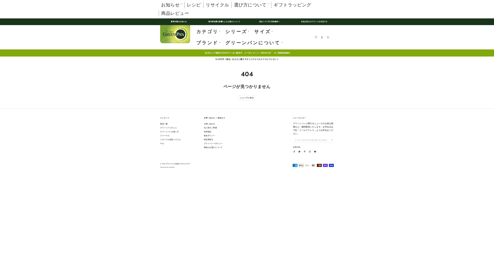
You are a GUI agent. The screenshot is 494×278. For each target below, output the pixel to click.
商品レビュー (175, 13)
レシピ (194, 5)
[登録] (332, 140)
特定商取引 (208, 139)
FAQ (162, 143)
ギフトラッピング (292, 5)
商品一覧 (164, 124)
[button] (316, 37)
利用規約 (207, 131)
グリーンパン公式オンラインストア (178, 164)
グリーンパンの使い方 (169, 131)
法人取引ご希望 (210, 127)
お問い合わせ (209, 124)
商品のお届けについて (213, 147)
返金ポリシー (209, 135)
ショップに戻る (247, 98)
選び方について (250, 5)
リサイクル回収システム (170, 139)
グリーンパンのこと (168, 127)
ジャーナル (165, 135)
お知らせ (170, 5)
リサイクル (217, 5)
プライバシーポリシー (213, 143)
